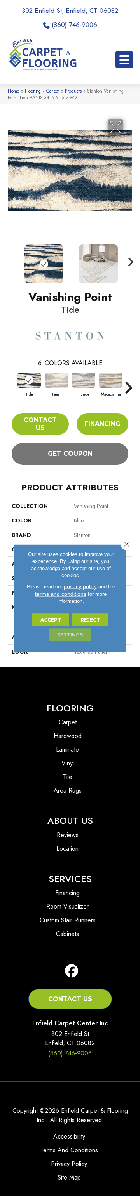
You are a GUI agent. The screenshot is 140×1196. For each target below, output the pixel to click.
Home (13, 90)
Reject (90, 619)
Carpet (53, 90)
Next (128, 260)
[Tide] (29, 380)
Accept (50, 619)
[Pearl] (56, 380)
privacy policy (80, 586)
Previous (12, 260)
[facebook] (71, 971)
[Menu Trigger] (124, 59)
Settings (70, 634)
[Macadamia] (110, 380)
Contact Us (40, 423)
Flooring (33, 90)
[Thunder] (83, 380)
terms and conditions (60, 593)
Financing (102, 424)
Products (73, 90)
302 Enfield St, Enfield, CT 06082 (70, 10)
